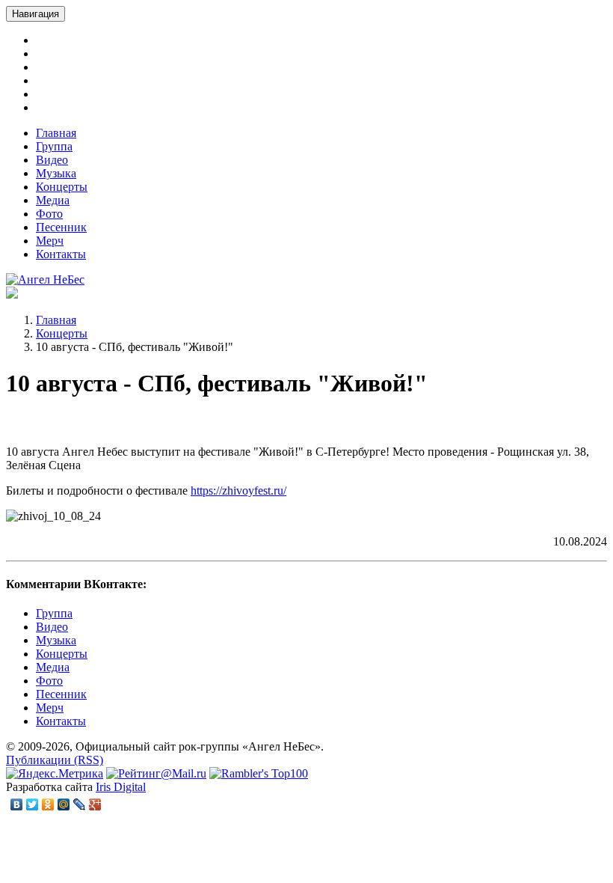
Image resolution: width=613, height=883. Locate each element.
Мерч (50, 240)
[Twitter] (32, 804)
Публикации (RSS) (54, 760)
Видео (52, 159)
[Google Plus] (95, 804)
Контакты (61, 254)
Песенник (61, 227)
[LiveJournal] (79, 804)
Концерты (61, 186)
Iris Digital (121, 786)
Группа (54, 146)
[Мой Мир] (64, 804)
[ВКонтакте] (17, 804)
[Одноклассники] (48, 804)
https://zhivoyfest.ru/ (238, 490)
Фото (49, 213)
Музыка (56, 173)
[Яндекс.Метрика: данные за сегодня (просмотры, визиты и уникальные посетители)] (54, 773)
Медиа (53, 200)
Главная (56, 132)
